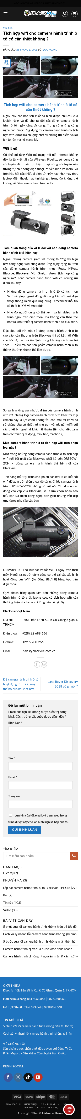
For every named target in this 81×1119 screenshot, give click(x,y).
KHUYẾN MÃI (12, 880)
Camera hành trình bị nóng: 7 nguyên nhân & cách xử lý (40, 956)
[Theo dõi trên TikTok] (28, 1077)
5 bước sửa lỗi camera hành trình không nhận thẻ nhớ (39, 941)
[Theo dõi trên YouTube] (38, 1077)
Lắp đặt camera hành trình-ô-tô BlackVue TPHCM (36, 888)
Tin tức (8, 28)
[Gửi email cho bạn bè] (44, 664)
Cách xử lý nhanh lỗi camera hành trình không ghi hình (39, 934)
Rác (5, 895)
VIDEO (41, 1107)
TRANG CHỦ (13, 1104)
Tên (11, 758)
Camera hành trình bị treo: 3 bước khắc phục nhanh (37, 949)
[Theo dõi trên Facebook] (8, 1077)
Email (12, 777)
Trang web (14, 796)
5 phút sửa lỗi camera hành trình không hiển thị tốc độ (40, 926)
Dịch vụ (8, 873)
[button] (5, 14)
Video (7, 910)
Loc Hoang (50, 50)
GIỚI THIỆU (31, 1104)
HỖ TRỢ (53, 1107)
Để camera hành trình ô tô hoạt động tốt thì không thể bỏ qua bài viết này (20, 684)
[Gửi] (74, 856)
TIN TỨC (28, 1107)
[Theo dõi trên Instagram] (18, 1077)
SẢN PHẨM (48, 1104)
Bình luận (15, 723)
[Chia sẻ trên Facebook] (37, 664)
